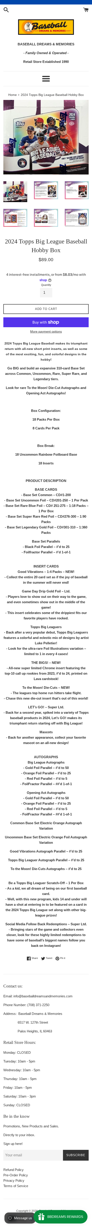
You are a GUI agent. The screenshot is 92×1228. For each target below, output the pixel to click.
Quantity (46, 285)
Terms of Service (15, 1186)
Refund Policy (13, 1170)
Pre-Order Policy (15, 1175)
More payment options (46, 331)
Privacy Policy (13, 1180)
